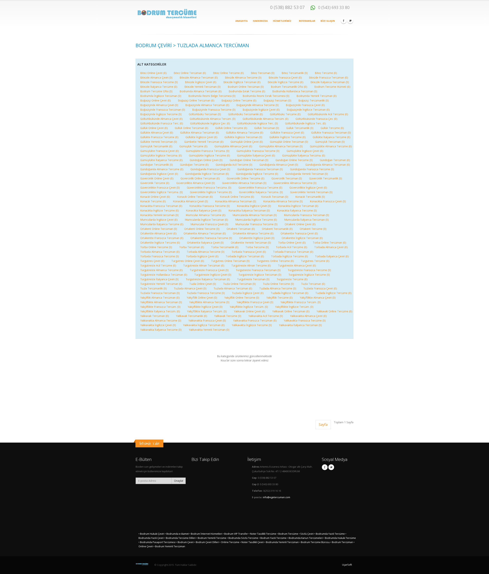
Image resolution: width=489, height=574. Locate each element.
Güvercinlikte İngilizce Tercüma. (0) (161, 192)
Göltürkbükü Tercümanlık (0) (245, 114)
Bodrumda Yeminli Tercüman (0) (316, 96)
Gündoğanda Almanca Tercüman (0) (327, 164)
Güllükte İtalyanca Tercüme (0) (331, 137)
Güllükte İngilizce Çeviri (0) (201, 137)
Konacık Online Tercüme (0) (237, 196)
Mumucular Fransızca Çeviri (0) (209, 224)
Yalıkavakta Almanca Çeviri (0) (308, 316)
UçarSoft (347, 564)
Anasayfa (241, 21)
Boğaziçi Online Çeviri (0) (155, 100)
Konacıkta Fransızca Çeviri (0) (328, 201)
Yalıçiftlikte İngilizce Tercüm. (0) (249, 306)
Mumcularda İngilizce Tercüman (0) (206, 219)
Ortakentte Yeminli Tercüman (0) (251, 242)
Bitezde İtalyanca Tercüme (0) (158, 86)
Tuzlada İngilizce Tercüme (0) (333, 293)
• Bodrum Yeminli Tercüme (211, 538)
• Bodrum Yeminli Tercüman (169, 546)
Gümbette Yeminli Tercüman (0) (203, 141)
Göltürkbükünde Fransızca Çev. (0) (316, 119)
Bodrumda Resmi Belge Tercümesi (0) (212, 96)
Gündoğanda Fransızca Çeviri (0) (210, 169)
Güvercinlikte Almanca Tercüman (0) (244, 183)
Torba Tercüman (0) (191, 247)
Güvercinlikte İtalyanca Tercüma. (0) (261, 192)
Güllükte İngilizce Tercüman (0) (243, 137)
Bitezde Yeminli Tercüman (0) (202, 86)
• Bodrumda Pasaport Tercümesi (157, 542)
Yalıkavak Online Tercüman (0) (290, 311)
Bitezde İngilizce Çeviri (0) (200, 82)
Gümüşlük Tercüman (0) (330, 141)
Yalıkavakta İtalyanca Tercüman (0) (300, 325)
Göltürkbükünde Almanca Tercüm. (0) (213, 119)
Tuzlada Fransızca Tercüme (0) (206, 293)
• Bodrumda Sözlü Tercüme (242, 538)
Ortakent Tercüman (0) (241, 229)
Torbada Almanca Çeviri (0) (331, 247)
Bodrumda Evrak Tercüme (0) (247, 91)
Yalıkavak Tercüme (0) (227, 316)
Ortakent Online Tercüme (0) (201, 229)
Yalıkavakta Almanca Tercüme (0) (160, 320)
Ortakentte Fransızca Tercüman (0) (161, 238)
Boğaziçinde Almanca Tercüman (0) (207, 105)
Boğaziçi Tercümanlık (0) (313, 100)
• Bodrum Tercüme (287, 533)
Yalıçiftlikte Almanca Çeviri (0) (318, 297)
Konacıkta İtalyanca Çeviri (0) (203, 210)
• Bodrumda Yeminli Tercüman (281, 542)
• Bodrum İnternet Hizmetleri (205, 533)
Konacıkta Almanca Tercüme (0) (283, 201)
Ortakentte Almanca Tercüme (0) (253, 233)
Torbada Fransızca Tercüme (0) (159, 256)
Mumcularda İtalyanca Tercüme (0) (161, 224)
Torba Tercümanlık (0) (224, 247)
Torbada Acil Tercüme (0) (291, 247)
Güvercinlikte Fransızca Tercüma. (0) (209, 187)
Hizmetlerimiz (282, 21)
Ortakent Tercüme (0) (313, 229)
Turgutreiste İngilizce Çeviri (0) (212, 274)
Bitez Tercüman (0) (262, 73)
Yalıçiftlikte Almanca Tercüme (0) (209, 302)
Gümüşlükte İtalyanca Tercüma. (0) (303, 155)
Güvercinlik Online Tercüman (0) (200, 178)
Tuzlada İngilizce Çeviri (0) (248, 293)
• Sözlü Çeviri (306, 533)
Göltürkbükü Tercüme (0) (285, 114)
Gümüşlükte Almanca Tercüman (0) (281, 146)
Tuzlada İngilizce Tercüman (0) (289, 293)
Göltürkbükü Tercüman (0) (205, 114)
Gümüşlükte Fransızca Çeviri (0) (159, 151)
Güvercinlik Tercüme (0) (154, 183)
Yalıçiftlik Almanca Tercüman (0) (160, 297)
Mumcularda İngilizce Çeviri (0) (159, 219)
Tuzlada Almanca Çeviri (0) (190, 288)
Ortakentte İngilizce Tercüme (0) (160, 242)
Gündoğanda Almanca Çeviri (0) (278, 164)
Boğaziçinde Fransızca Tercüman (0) (162, 109)
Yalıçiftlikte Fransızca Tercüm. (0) (300, 302)
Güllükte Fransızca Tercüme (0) (159, 137)
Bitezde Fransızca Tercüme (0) (159, 82)
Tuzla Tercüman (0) (313, 284)
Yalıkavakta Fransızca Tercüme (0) (305, 320)
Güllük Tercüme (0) (332, 128)
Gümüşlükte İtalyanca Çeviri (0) (256, 155)
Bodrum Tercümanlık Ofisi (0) (289, 86)
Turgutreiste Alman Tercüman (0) (203, 265)
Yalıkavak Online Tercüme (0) (334, 311)
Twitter (350, 20)
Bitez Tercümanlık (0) (295, 73)
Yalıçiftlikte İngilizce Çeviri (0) (205, 306)
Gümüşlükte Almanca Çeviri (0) (233, 146)
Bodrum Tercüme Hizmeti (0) (332, 86)
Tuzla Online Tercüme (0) (278, 284)
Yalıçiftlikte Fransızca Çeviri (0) (254, 302)
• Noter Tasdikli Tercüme (262, 533)
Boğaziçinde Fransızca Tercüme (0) (214, 109)
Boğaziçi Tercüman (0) (277, 100)
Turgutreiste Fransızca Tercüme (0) (309, 270)
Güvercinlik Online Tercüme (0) (245, 178)
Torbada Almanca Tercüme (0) (205, 251)
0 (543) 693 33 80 (333, 7)
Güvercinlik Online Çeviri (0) (156, 178)
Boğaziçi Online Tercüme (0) (238, 100)
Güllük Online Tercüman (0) (191, 128)
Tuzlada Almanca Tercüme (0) (277, 288)
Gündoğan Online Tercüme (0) (294, 160)
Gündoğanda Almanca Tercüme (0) (161, 169)
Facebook (344, 20)
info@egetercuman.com (276, 497)
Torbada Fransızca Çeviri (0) (249, 251)
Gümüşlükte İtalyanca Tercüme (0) (161, 160)
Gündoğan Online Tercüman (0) (249, 160)
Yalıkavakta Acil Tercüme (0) (265, 316)
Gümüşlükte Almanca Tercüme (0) (331, 146)
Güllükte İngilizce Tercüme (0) (287, 137)
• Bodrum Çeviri (185, 542)
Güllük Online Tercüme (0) (231, 128)
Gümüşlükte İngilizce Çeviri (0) (305, 151)
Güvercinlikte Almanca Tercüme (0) (295, 183)
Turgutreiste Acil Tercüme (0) (158, 265)
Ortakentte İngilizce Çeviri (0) (256, 238)
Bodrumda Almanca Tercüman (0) (201, 91)
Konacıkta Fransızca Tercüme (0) (209, 206)
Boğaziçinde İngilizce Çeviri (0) (261, 109)
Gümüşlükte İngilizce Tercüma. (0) (161, 155)
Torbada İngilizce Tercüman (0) (245, 256)
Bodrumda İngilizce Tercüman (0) (160, 96)
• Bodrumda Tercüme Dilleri (180, 538)
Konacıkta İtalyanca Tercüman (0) (249, 210)
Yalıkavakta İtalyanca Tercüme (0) (161, 329)
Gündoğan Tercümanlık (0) (156, 164)
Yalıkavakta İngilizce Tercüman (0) (204, 325)
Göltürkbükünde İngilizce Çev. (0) (210, 123)
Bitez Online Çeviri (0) (153, 73)
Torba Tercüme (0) (257, 247)
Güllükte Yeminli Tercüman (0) (158, 141)
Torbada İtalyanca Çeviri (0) (332, 256)
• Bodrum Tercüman (341, 542)
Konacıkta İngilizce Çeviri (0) (254, 206)
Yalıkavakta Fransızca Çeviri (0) (207, 320)
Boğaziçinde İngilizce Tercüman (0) (308, 109)
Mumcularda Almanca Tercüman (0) (254, 215)
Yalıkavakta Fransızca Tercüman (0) (255, 320)
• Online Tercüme (229, 542)
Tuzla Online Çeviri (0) (202, 284)
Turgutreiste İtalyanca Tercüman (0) (208, 279)
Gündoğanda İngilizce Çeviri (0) (159, 174)
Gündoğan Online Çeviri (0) (206, 160)
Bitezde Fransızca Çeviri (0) (285, 77)
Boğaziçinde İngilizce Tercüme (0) (161, 114)
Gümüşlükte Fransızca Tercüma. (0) (207, 151)
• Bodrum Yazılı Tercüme (273, 538)
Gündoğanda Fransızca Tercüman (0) (260, 169)
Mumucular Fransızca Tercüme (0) (256, 224)
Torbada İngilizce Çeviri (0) (202, 256)
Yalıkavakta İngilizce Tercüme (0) (252, 325)
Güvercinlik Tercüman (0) (286, 178)
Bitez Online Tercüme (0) (228, 73)
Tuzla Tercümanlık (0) (153, 288)
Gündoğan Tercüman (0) (335, 160)
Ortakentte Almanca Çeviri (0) (158, 233)
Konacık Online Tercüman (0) (195, 196)
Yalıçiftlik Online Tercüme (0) (241, 297)
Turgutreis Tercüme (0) (315, 261)
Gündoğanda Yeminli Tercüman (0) (306, 174)
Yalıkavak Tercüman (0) (154, 316)
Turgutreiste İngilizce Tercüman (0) (259, 274)
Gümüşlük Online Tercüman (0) (289, 141)
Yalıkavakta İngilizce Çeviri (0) (158, 325)
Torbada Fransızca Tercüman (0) (293, 251)
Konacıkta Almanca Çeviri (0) (190, 201)
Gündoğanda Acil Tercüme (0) (234, 164)
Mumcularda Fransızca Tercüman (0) (306, 215)
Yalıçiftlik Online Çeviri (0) (202, 297)
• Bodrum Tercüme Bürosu (314, 542)
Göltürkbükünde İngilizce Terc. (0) (257, 123)
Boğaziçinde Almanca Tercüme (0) (257, 105)
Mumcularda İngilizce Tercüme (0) (256, 219)
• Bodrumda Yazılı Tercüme (329, 533)
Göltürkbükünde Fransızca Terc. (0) (161, 123)
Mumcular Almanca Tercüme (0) (205, 215)
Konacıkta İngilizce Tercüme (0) (159, 210)
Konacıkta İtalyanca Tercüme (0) (297, 210)
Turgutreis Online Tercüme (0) (275, 261)
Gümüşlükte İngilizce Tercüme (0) (209, 155)
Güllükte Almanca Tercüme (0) (244, 132)
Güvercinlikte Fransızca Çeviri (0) (160, 187)
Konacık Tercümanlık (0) (310, 196)
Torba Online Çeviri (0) (292, 242)
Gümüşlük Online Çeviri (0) (247, 141)
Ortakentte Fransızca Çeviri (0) (299, 233)
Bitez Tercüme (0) (326, 73)
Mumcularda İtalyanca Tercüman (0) (306, 219)
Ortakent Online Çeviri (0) (300, 224)
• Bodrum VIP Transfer (235, 533)
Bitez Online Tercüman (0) (190, 73)
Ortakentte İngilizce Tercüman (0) (302, 238)
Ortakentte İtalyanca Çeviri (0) (205, 242)
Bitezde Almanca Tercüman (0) (199, 77)
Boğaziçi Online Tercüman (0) (196, 100)
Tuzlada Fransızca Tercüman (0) (160, 293)
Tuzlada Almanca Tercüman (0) (233, 288)
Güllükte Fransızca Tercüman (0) (331, 132)
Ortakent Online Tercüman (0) (158, 229)
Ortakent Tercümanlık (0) (277, 229)
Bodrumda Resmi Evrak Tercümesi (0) (266, 96)
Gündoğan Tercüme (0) (194, 164)
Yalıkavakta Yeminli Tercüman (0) (209, 329)
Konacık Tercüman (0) (274, 196)
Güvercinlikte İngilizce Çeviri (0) (308, 187)
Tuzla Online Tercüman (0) (239, 284)
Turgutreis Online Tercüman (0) (230, 261)
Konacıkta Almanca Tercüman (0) (235, 201)
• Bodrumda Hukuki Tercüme (339, 538)
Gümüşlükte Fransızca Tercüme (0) (257, 151)
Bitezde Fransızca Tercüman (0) (328, 77)
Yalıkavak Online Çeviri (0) (249, 311)
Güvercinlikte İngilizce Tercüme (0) (211, 192)
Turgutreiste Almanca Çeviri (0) (297, 265)
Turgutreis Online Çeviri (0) (187, 261)
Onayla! (178, 481)
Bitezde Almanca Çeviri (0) (156, 77)
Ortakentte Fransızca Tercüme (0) (211, 238)
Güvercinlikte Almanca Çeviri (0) (195, 183)
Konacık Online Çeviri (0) (155, 196)
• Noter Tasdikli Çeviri (252, 542)
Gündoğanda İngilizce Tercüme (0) (257, 174)
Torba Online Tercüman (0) (329, 242)
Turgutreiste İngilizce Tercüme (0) (309, 274)
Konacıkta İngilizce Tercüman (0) (298, 206)
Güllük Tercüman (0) (266, 128)
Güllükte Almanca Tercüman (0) (199, 132)
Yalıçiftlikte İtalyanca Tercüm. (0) (160, 311)
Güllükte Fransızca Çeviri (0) (287, 132)
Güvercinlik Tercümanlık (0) (325, 178)
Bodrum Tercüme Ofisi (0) (156, 91)
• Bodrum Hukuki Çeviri (151, 533)
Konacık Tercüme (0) (153, 201)
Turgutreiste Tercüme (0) (292, 279)
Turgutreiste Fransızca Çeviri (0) (209, 270)
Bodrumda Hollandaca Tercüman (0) (294, 91)
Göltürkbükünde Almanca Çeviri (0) (161, 119)
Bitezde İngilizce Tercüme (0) (285, 82)
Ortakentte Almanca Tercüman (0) (205, 233)
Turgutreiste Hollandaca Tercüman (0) (163, 274)
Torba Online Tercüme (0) (156, 247)
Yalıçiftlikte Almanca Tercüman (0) (161, 302)
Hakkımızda (260, 21)
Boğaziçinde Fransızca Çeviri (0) (305, 105)
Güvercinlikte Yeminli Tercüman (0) (311, 192)
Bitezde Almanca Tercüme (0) (243, 77)
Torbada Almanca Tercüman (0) (160, 251)
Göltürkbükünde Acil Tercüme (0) (328, 114)
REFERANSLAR (307, 21)
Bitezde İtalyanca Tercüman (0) (329, 82)
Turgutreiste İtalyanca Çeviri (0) (159, 279)
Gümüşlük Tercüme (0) (193, 146)
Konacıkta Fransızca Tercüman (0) (161, 206)
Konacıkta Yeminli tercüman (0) (159, 215)
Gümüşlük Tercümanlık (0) (156, 146)
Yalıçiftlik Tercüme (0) (279, 297)
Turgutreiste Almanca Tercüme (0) (161, 270)
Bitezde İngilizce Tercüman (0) (242, 82)
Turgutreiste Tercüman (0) (253, 279)
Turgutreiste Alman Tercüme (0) (251, 265)
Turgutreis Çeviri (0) (152, 261)
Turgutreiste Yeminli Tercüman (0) (161, 284)
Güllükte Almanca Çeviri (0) (156, 132)
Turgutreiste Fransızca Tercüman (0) (258, 270)
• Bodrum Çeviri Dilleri (206, 542)
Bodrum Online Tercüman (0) (246, 86)
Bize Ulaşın (328, 21)
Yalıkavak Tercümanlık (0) (191, 316)
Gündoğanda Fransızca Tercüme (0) (312, 169)
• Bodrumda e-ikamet (177, 533)
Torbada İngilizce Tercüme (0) (289, 256)
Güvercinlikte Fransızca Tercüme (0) (260, 187)
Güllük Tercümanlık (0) (299, 128)
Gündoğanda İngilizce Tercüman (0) (207, 174)
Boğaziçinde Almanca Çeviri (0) (159, 105)
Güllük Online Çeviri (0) (154, 128)
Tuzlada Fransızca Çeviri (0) (320, 288)
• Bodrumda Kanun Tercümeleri (305, 538)
